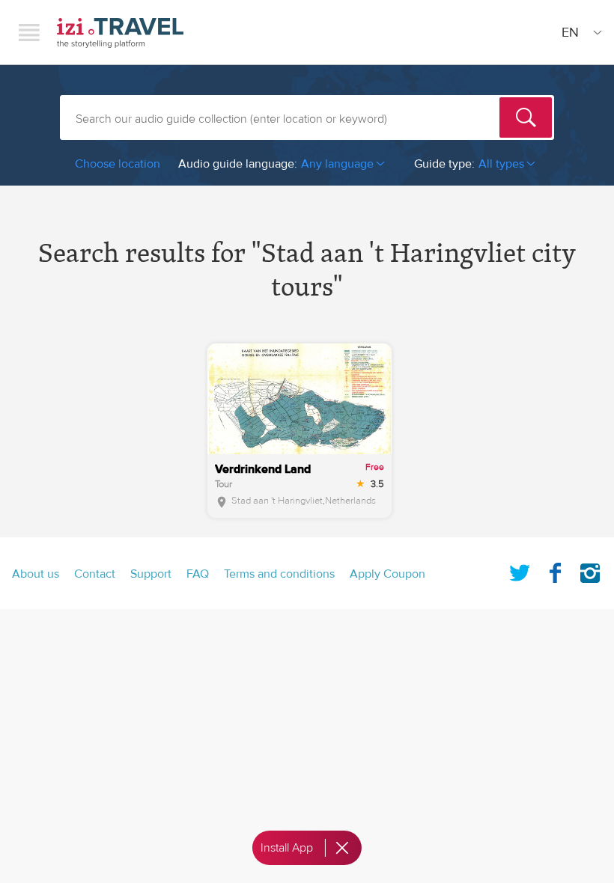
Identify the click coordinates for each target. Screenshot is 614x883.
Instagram (590, 570)
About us (35, 573)
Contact (94, 573)
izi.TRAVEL (120, 32)
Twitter (520, 570)
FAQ (197, 573)
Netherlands (350, 501)
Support (150, 573)
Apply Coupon (387, 573)
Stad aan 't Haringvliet (277, 501)
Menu (29, 32)
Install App (287, 847)
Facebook (555, 570)
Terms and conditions (279, 573)
